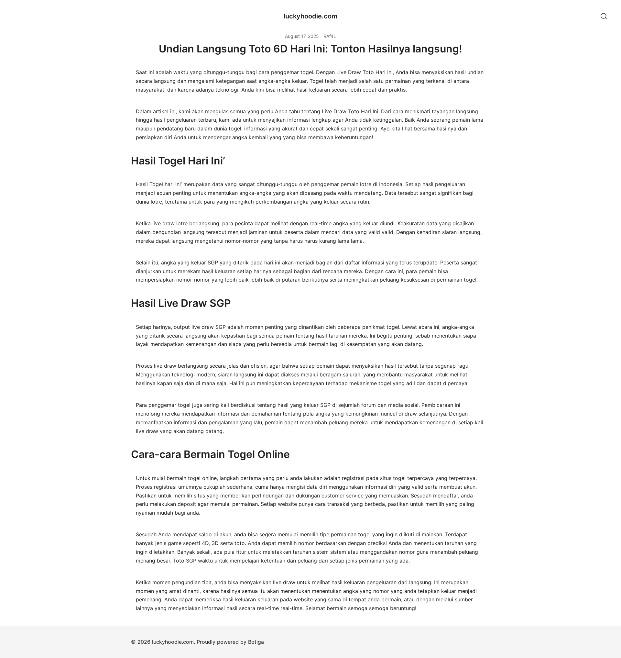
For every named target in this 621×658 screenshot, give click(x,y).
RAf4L (329, 36)
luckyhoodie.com (310, 16)
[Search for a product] (604, 16)
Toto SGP (184, 560)
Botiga (256, 642)
